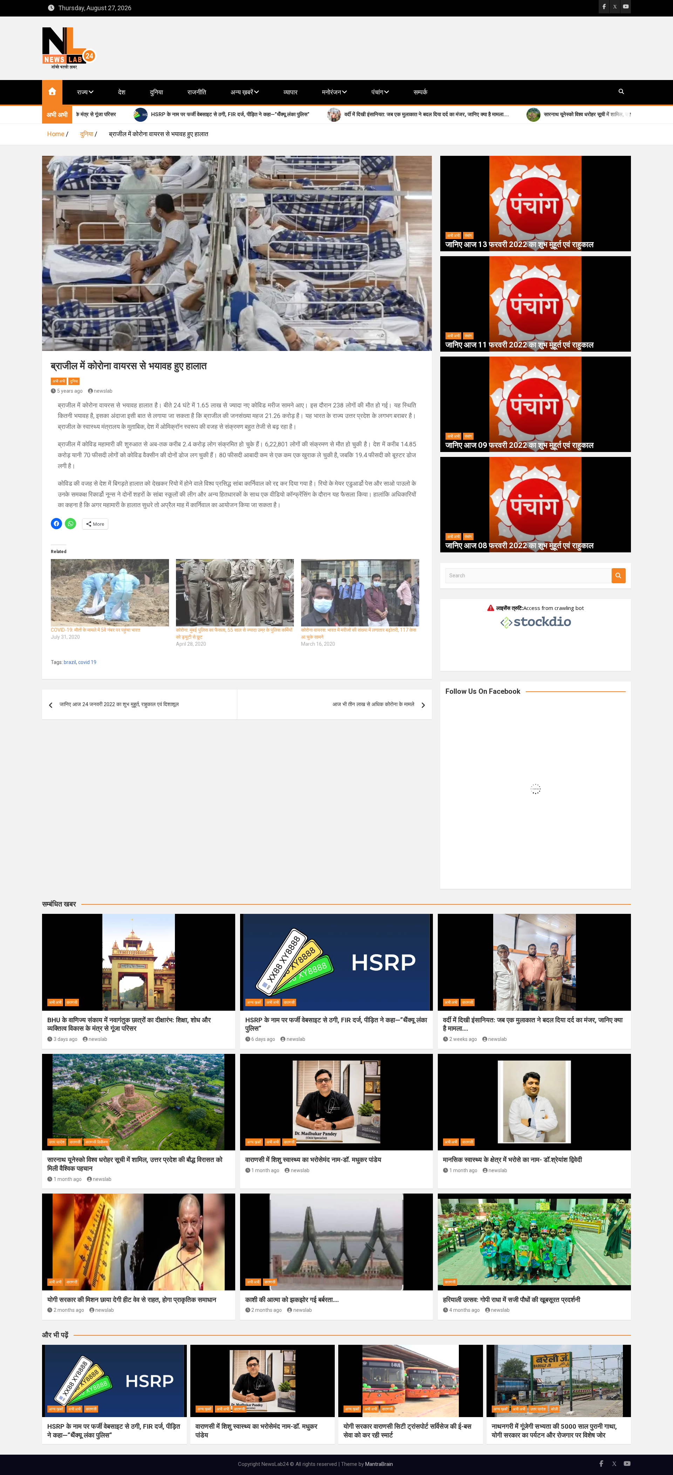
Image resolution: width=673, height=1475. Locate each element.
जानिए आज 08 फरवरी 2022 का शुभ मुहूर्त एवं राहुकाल (519, 545)
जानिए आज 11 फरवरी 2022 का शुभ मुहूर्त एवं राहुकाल (519, 344)
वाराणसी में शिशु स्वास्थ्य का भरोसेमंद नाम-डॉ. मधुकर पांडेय (313, 1160)
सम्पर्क (420, 92)
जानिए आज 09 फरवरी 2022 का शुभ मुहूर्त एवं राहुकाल (519, 445)
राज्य (82, 92)
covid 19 (87, 662)
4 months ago (464, 1310)
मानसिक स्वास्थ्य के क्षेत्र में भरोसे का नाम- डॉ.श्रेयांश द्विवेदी (512, 1160)
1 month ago (68, 1179)
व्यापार (291, 92)
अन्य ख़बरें (242, 92)
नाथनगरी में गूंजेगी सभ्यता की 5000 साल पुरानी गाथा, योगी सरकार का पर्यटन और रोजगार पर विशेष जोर (554, 1430)
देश (121, 92)
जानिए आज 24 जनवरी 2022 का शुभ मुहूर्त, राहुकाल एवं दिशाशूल (119, 704)
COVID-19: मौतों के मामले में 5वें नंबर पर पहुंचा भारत (95, 630)
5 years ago (70, 391)
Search (619, 575)
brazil (70, 662)
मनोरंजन (331, 92)
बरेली (554, 1409)
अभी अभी (59, 381)
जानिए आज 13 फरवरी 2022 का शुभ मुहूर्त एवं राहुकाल (519, 244)
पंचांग (377, 92)
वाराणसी (72, 1002)
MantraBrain (379, 1464)
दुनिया (156, 92)
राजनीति (197, 92)
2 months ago (69, 1310)
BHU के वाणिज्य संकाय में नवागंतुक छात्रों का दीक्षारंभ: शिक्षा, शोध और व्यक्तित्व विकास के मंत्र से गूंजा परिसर (129, 1024)
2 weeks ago (463, 1039)
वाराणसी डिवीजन (97, 1142)
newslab (103, 391)
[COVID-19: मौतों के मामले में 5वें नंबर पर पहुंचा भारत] (110, 593)
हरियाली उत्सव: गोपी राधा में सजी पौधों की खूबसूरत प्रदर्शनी (511, 1300)
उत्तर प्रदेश (56, 1142)
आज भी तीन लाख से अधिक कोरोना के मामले (373, 704)
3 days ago (65, 1039)
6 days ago (263, 1039)
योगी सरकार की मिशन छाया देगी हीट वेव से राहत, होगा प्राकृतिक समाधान (131, 1300)
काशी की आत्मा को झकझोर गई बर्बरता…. (292, 1300)
